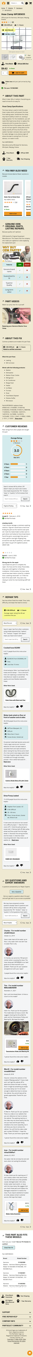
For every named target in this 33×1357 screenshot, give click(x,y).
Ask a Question (16, 892)
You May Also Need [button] (16, 170)
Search (25, 499)
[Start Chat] (29, 1353)
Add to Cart (20, 73)
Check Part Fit (8, 1247)
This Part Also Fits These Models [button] (16, 1236)
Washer (10, 8)
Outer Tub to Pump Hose (12, 197)
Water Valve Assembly (13, 1214)
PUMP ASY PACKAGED (13, 859)
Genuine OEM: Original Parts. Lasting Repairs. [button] (14, 226)
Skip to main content (16, 61)
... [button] (18, 418)
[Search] (22, 3)
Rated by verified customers (12, 349)
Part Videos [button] (12, 301)
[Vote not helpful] (21, 706)
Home (3, 8)
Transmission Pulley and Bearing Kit (17, 1051)
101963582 (21, 1283)
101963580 (21, 1262)
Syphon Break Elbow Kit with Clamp (17, 781)
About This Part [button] (14, 96)
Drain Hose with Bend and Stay (15, 700)
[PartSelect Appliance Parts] (3, 3)
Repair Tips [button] (11, 597)
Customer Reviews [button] (16, 426)
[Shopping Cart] (30, 3)
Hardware (19, 8)
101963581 (21, 1273)
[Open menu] (8, 3)
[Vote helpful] (17, 706)
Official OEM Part (23, 64)
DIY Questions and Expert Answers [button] (16, 881)
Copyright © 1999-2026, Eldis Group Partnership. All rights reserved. (16, 1341)
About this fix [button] (13, 338)
